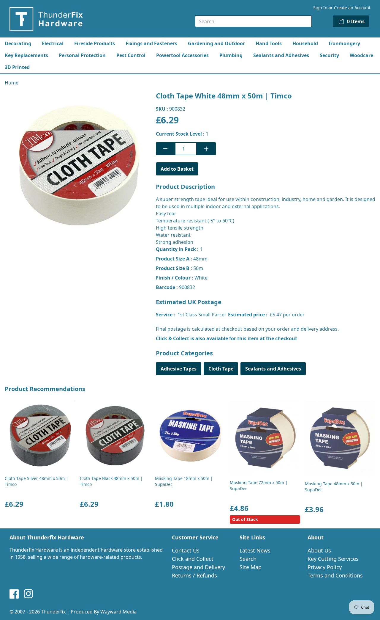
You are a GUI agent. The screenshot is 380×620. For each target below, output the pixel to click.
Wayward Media (118, 611)
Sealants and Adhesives (281, 55)
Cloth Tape (220, 368)
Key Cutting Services (333, 558)
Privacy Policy (325, 567)
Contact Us (186, 550)
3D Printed (17, 67)
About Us (319, 550)
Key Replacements (26, 55)
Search (248, 558)
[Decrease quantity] (165, 148)
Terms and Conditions (335, 575)
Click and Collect (192, 558)
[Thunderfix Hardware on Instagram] (28, 594)
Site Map (251, 567)
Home (11, 82)
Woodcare (361, 55)
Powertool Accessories (182, 55)
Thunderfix (53, 611)
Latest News (255, 550)
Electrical (53, 43)
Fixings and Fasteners (151, 43)
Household (305, 43)
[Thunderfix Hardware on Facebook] (14, 594)
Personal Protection (82, 55)
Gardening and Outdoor (216, 43)
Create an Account (352, 7)
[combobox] (253, 21)
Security (329, 55)
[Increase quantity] (206, 148)
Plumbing (231, 55)
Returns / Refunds (194, 575)
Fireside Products (94, 43)
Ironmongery (344, 43)
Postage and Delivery (198, 567)
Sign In (320, 7)
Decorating (18, 43)
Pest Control (130, 55)
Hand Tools (269, 43)
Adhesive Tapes (179, 368)
